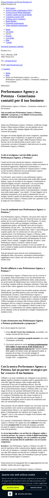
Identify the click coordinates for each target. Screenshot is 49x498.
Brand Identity (11, 21)
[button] (24, 493)
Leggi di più (43, 483)
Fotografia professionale (15, 23)
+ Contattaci (5, 69)
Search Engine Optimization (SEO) (19, 10)
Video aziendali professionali (16, 25)
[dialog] (24, 484)
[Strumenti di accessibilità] (10, 494)
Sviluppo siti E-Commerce (16, 19)
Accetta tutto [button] (13, 488)
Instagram (13, 46)
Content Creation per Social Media (19, 15)
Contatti (9, 42)
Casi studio (10, 38)
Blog (7, 40)
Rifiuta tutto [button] (36, 488)
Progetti (9, 36)
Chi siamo (9, 32)
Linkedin (20, 46)
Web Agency (10, 8)
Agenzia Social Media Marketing (18, 12)
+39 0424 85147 (10, 61)
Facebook (5, 46)
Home (8, 29)
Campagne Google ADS (15, 17)
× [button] (46, 473)
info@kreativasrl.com (14, 65)
